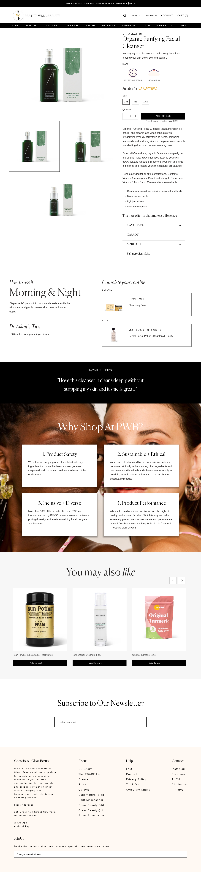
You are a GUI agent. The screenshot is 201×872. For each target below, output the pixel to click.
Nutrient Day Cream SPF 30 (87, 654)
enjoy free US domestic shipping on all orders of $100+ (100, 4)
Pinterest (178, 789)
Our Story (85, 769)
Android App (22, 826)
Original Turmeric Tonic (144, 654)
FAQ (129, 769)
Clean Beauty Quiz (92, 810)
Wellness (108, 25)
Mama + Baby (130, 25)
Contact (131, 774)
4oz (135, 101)
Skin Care (31, 25)
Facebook (178, 774)
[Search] (125, 15)
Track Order (134, 784)
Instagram (179, 769)
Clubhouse (179, 784)
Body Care (52, 25)
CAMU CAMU (135, 225)
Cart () (182, 15)
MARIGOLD (134, 244)
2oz (126, 101)
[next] (181, 580)
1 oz (145, 101)
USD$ (134, 16)
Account (167, 15)
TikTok (176, 779)
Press (83, 784)
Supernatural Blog (91, 795)
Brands (83, 779)
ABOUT (185, 25)
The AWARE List (90, 774)
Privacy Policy (136, 779)
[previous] (173, 580)
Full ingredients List (138, 253)
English (149, 16)
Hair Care (72, 25)
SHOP (15, 25)
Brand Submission (91, 815)
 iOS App (20, 822)
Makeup (90, 25)
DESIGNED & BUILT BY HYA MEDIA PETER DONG (43, 867)
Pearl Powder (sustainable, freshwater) (33, 654)
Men (147, 25)
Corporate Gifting (138, 789)
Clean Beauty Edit (91, 805)
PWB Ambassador (91, 800)
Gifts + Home (165, 25)
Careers (84, 789)
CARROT (133, 234)
